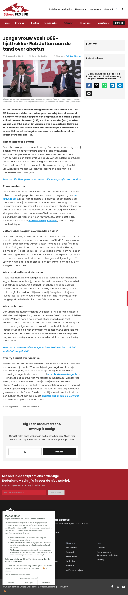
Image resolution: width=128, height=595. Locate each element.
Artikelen (68, 23)
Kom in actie (50, 23)
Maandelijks (71, 556)
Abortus (77, 56)
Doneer (119, 23)
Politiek (69, 56)
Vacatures (103, 23)
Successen (95, 9)
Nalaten (70, 565)
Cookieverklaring (48, 586)
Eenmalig (70, 552)
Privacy (100, 559)
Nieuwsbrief (81, 9)
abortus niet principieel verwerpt (60, 395)
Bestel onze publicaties (60, 9)
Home (7, 23)
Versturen (56, 492)
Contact (108, 9)
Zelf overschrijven (74, 570)
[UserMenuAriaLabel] (122, 9)
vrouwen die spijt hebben (42, 220)
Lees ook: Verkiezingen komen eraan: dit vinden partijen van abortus (41, 179)
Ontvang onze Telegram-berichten (107, 554)
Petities (35, 23)
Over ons (19, 23)
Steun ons (85, 23)
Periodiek (70, 561)
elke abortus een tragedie (62, 374)
